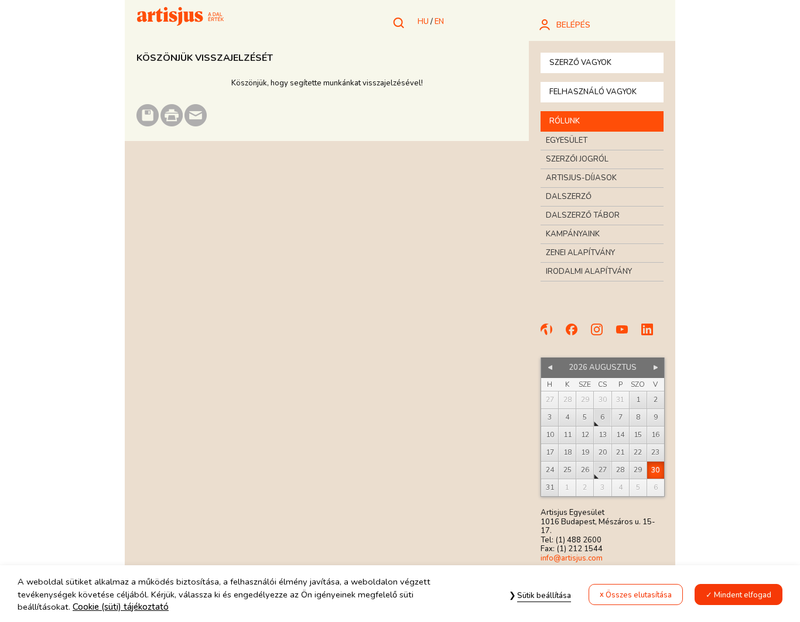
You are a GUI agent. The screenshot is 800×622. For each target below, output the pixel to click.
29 (638, 470)
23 (655, 452)
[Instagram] (602, 335)
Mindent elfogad (742, 595)
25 (567, 470)
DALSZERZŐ (569, 196)
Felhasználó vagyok (593, 92)
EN (439, 21)
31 (550, 487)
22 (638, 452)
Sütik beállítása (544, 595)
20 (603, 452)
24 (550, 470)
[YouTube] (627, 335)
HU (423, 21)
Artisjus (180, 17)
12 (585, 434)
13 (603, 434)
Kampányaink (573, 234)
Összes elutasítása (639, 595)
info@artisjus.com (572, 558)
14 (620, 434)
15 (638, 434)
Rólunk (564, 121)
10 (550, 434)
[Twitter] (652, 335)
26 (585, 470)
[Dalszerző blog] (552, 335)
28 (620, 470)
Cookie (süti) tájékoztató (121, 607)
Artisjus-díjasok (581, 178)
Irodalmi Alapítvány (589, 271)
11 (567, 434)
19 (585, 452)
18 (567, 452)
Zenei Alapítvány (580, 253)
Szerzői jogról (577, 159)
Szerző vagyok (580, 62)
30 (655, 470)
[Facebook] (577, 335)
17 (550, 452)
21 (620, 452)
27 (603, 470)
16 (655, 434)
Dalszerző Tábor (583, 215)
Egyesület (566, 140)
